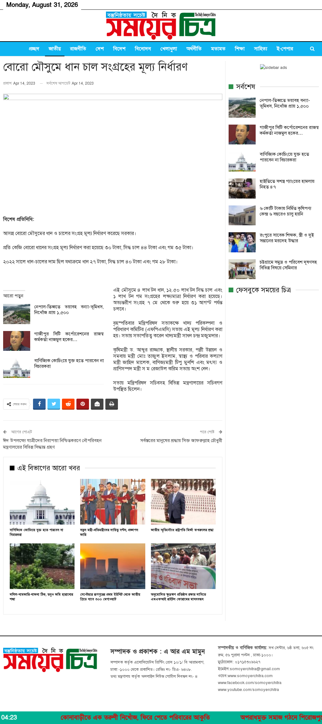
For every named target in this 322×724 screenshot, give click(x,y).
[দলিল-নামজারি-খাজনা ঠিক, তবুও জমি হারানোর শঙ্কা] (42, 566)
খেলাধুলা (168, 48)
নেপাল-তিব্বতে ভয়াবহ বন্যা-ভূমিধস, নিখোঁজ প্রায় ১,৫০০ (285, 103)
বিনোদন (143, 48)
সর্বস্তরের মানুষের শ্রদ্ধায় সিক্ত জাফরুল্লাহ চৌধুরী (181, 440)
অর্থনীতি (194, 48)
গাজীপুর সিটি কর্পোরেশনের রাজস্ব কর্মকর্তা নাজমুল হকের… (69, 336)
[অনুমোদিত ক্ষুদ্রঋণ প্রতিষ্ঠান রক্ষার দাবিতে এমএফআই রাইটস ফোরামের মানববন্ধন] (183, 566)
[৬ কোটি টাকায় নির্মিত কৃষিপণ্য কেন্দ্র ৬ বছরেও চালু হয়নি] (242, 215)
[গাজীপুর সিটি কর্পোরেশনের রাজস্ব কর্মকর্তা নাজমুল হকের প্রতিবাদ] (16, 341)
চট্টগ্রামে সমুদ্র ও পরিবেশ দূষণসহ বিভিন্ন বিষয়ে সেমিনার (288, 265)
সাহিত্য (260, 48)
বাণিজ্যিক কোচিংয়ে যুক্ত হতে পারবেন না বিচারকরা (284, 157)
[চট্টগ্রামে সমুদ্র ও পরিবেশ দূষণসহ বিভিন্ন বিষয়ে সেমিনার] (242, 269)
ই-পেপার (285, 48)
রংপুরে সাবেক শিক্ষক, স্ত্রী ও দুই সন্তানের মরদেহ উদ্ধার (287, 238)
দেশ (100, 48)
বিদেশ (119, 48)
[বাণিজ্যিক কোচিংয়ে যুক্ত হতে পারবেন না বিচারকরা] (16, 368)
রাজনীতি (78, 48)
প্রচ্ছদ (34, 48)
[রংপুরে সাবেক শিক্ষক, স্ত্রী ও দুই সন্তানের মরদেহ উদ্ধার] (242, 242)
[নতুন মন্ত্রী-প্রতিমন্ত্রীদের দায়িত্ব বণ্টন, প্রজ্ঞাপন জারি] (112, 501)
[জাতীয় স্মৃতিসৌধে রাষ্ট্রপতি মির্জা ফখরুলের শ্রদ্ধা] (183, 501)
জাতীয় (55, 48)
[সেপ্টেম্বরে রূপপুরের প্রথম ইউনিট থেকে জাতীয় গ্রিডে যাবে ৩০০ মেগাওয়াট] (112, 566)
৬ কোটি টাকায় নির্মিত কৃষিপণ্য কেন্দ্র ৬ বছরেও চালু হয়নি (285, 211)
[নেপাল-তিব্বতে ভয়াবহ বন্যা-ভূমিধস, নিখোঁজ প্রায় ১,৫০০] (16, 314)
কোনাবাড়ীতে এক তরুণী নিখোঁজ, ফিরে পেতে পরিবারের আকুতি (113, 718)
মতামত (218, 48)
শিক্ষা (240, 48)
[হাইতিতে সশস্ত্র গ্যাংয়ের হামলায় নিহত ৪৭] (242, 188)
